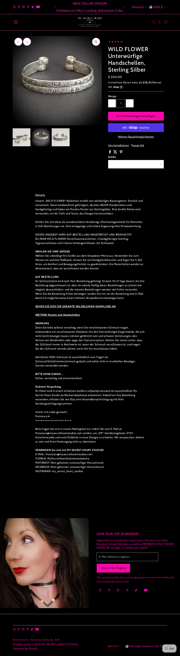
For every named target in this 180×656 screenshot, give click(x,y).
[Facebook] (18, 7)
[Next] (124, 7)
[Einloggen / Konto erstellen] (159, 22)
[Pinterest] (28, 7)
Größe (112, 157)
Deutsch (138, 7)
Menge (112, 96)
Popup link (137, 145)
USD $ (158, 7)
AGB (57, 639)
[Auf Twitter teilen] (115, 152)
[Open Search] (153, 22)
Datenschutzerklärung (41, 639)
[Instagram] (23, 7)
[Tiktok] (32, 7)
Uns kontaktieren (118, 145)
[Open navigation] (16, 22)
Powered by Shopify (25, 648)
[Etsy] (15, 7)
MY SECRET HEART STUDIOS (59, 644)
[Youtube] (38, 7)
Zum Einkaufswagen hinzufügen (136, 116)
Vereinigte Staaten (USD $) (146, 646)
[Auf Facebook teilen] (110, 152)
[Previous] (56, 7)
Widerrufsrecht (20, 639)
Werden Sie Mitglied (113, 568)
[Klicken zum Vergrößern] (96, 42)
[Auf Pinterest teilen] (121, 152)
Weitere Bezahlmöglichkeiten (136, 136)
